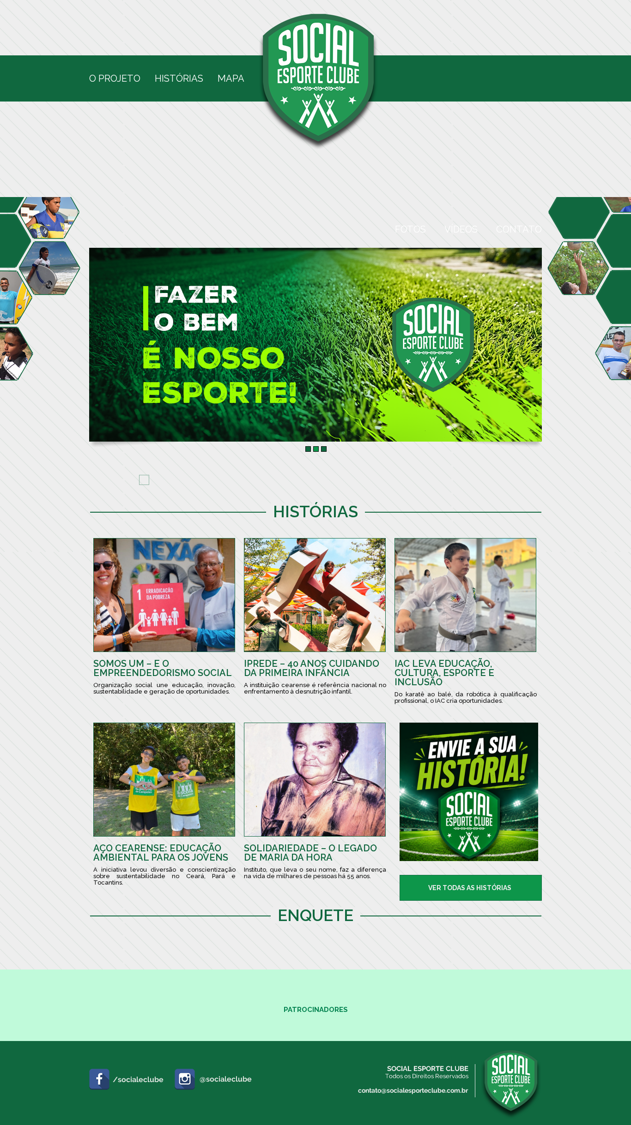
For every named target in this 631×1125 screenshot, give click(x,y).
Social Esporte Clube (318, 82)
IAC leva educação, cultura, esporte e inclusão (444, 673)
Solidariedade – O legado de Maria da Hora (310, 853)
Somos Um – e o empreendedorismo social (162, 668)
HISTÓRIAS (179, 78)
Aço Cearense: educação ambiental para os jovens (160, 853)
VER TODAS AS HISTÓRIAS (469, 888)
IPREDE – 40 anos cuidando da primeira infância (311, 668)
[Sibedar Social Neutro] (469, 858)
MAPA (231, 78)
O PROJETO (114, 78)
